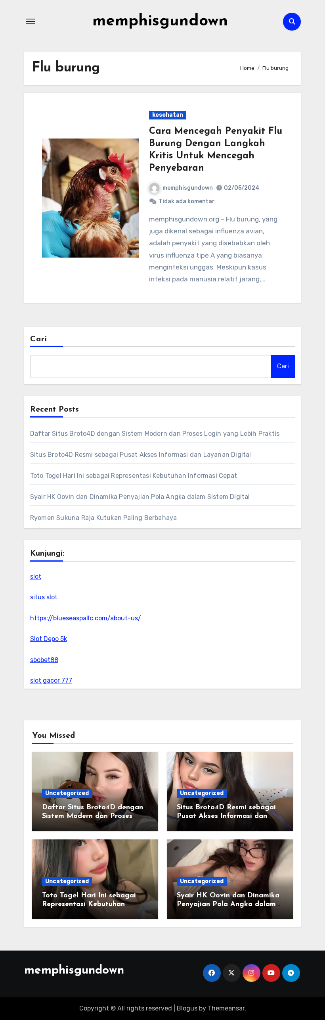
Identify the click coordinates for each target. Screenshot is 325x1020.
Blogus (187, 1008)
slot (35, 576)
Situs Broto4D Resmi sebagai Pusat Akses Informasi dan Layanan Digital (140, 454)
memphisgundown (160, 21)
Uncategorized (67, 793)
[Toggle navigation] (30, 21)
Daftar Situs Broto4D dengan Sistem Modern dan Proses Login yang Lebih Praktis (154, 433)
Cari (38, 339)
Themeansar (226, 1008)
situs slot (43, 597)
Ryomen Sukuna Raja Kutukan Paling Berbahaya (103, 518)
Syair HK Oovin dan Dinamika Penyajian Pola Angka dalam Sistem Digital (140, 496)
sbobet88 (44, 660)
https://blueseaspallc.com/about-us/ (85, 618)
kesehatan (167, 115)
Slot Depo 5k (48, 639)
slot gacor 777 (51, 680)
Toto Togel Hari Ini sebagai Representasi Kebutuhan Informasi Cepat (133, 475)
